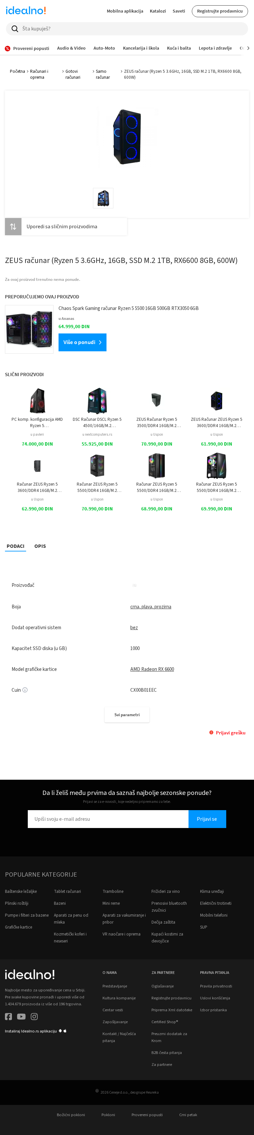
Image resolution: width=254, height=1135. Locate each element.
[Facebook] (8, 1018)
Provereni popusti (147, 1115)
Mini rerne (111, 903)
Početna (17, 71)
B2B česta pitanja (166, 1053)
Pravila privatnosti (216, 986)
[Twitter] (21, 1018)
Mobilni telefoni (214, 915)
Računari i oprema (39, 74)
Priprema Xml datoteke (171, 1010)
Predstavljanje (115, 986)
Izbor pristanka (213, 1010)
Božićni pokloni (71, 1115)
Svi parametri (127, 715)
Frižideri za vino (165, 892)
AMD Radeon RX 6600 (152, 669)
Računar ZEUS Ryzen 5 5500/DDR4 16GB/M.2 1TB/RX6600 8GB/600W (157, 487)
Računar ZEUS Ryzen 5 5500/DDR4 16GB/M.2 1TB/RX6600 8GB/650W (97, 487)
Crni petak (188, 1115)
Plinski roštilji (16, 903)
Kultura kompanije (119, 998)
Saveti (179, 11)
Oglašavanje (162, 986)
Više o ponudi (79, 342)
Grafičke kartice (18, 927)
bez (134, 627)
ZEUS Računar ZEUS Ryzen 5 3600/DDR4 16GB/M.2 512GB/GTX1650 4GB (216, 422)
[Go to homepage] (26, 11)
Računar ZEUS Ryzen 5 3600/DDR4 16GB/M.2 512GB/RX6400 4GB (37, 487)
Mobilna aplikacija (125, 11)
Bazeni (60, 903)
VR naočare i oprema (122, 934)
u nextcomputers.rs (97, 434)
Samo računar (103, 74)
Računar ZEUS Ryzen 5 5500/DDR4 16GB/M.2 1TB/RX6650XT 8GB (216, 487)
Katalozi (158, 11)
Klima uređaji (212, 892)
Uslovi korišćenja (215, 998)
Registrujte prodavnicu (220, 11)
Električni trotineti (216, 903)
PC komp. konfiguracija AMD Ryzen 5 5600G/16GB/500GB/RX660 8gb (37, 422)
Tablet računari (67, 892)
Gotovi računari (72, 74)
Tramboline (113, 892)
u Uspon (156, 434)
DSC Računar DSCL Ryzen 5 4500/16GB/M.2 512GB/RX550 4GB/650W (97, 422)
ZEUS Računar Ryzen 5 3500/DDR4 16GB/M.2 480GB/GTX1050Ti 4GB (157, 422)
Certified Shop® (164, 1022)
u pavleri (37, 434)
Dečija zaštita (163, 922)
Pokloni (108, 1115)
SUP (203, 927)
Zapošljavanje (115, 1022)
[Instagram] (34, 1018)
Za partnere (161, 1065)
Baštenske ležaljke (21, 892)
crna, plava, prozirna (150, 606)
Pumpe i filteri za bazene (27, 915)
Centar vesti (113, 1010)
